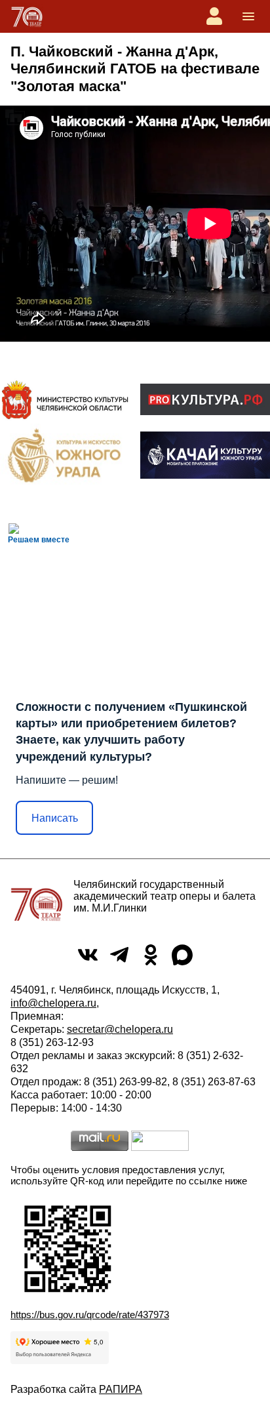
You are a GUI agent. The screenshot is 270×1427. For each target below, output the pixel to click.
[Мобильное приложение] (205, 455)
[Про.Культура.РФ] (205, 399)
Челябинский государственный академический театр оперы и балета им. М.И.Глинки (164, 896)
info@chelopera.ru (53, 1003)
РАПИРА (120, 1389)
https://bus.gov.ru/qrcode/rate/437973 (89, 1314)
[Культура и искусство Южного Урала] (65, 455)
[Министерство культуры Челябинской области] (65, 399)
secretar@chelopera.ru (120, 1029)
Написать (54, 818)
